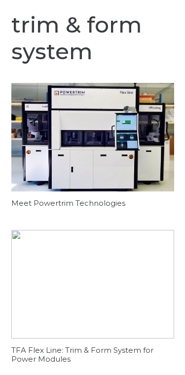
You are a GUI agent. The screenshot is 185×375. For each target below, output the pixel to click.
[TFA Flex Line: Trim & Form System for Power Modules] (92, 284)
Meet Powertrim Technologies (68, 203)
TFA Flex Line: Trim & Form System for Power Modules (82, 354)
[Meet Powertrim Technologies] (92, 137)
